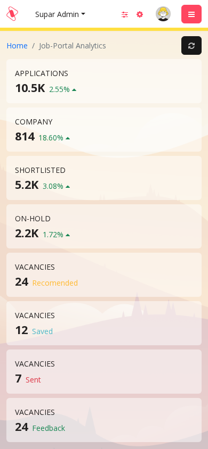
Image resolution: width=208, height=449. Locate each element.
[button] (163, 13)
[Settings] (139, 14)
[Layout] (124, 14)
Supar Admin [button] (57, 14)
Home (17, 45)
